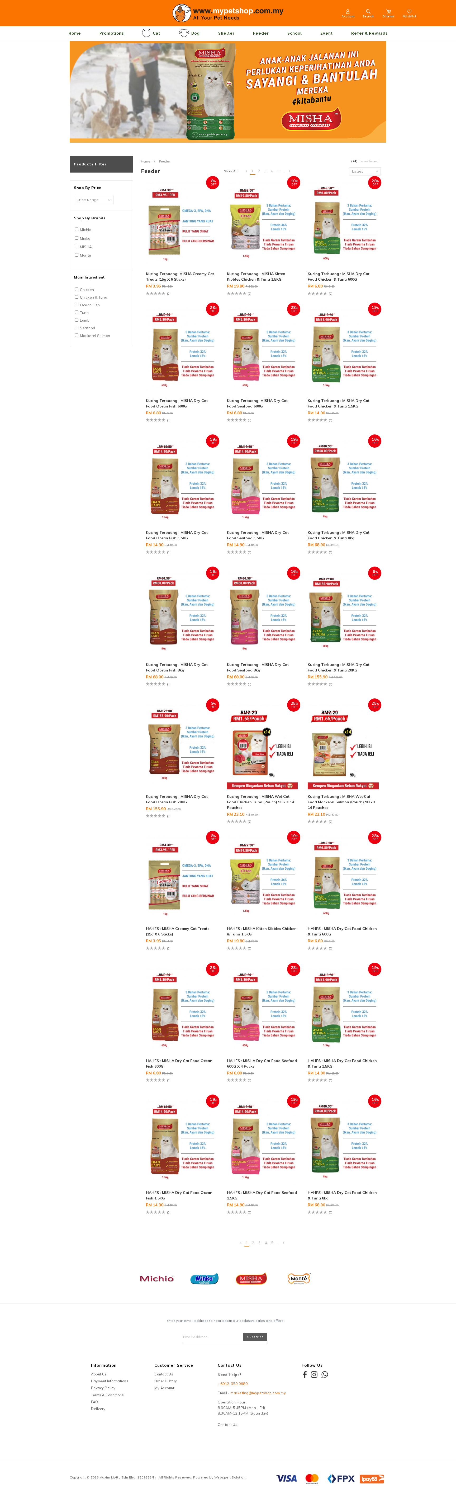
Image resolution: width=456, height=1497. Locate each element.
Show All (231, 171)
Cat (156, 33)
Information (104, 1365)
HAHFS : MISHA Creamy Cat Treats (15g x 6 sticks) (177, 931)
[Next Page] (289, 171)
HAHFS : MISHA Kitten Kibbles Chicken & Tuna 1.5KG (262, 931)
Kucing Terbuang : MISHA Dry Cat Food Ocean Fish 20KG (177, 799)
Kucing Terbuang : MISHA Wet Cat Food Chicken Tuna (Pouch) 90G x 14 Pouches (260, 802)
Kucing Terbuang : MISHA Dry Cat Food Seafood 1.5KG (258, 535)
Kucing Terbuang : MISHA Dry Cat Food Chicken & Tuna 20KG (338, 667)
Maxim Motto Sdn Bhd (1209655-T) (127, 1477)
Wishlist (409, 16)
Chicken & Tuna (93, 297)
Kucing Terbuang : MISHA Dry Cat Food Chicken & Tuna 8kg (338, 535)
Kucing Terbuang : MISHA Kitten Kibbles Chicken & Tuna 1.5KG (256, 276)
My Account (164, 1388)
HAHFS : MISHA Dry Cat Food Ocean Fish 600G (179, 1063)
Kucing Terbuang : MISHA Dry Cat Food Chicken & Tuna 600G (338, 276)
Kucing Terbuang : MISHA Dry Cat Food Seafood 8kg (258, 667)
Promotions (111, 33)
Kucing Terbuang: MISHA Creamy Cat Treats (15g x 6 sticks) (180, 276)
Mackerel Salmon (95, 335)
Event (326, 33)
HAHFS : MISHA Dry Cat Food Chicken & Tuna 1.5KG (342, 1063)
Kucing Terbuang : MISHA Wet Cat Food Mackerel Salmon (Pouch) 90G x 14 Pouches (342, 802)
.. (284, 171)
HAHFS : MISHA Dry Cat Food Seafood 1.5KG (262, 1195)
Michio (85, 230)
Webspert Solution (230, 1477)
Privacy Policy (103, 1388)
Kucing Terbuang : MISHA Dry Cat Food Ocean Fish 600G (177, 403)
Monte (85, 255)
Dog (195, 33)
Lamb (84, 320)
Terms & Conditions (107, 1395)
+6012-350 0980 (233, 1384)
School (294, 33)
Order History (165, 1381)
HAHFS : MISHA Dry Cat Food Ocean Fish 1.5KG (179, 1195)
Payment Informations (109, 1381)
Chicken (87, 290)
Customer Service (173, 1365)
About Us (99, 1374)
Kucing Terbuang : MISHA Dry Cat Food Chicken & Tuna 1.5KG (338, 403)
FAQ (94, 1402)
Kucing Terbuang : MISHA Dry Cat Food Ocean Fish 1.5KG (177, 535)
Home (75, 33)
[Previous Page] (246, 171)
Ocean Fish (90, 305)
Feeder (261, 33)
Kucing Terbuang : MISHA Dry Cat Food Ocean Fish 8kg (177, 667)
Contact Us (163, 1374)
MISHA (86, 247)
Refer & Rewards (369, 33)
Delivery (98, 1409)
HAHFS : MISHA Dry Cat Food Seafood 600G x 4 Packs (262, 1063)
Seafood (87, 328)
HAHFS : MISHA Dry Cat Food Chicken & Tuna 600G (342, 931)
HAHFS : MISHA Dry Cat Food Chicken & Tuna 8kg (342, 1195)
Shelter (226, 33)
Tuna (84, 312)
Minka (85, 238)
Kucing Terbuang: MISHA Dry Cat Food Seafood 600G (257, 403)
